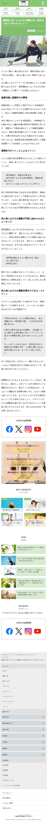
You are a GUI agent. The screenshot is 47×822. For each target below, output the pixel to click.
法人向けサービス (8, 780)
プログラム (6, 686)
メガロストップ (6, 655)
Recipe (18, 13)
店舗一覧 (5, 676)
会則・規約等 (6, 798)
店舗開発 (5, 770)
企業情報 (5, 765)
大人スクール (6, 691)
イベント (5, 706)
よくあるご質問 (7, 803)
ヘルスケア (31, 31)
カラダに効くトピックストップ (24, 655)
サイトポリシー (7, 793)
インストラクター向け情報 (11, 785)
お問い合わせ (6, 808)
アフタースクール (8, 701)
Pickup (41, 13)
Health (41, 9)
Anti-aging (29, 13)
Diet (6, 9)
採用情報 (5, 775)
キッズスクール (7, 696)
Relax (17, 9)
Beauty (6, 13)
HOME (4, 671)
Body (29, 9)
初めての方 (6, 681)
